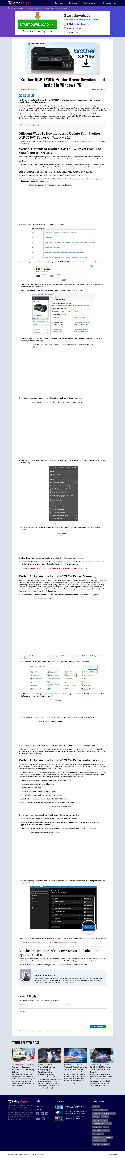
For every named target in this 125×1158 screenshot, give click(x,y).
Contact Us (107, 3)
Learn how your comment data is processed (55, 1031)
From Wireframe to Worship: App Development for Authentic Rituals (46, 1071)
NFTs (105, 1127)
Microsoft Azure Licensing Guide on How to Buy (75, 1068)
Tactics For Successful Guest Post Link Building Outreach (23, 1069)
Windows (96, 1141)
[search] (115, 3)
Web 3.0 (108, 1137)
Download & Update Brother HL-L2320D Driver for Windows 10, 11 (52, 943)
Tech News (59, 3)
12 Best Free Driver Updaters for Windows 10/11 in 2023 (74, 1107)
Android (96, 1106)
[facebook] (37, 1113)
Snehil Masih (24, 89)
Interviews (73, 3)
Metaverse (97, 1127)
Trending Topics (89, 3)
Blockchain (97, 1113)
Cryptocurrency (109, 1113)
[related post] (23, 1055)
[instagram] (43, 1119)
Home (10, 8)
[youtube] (38, 1119)
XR (104, 1141)
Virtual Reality (98, 1137)
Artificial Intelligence (100, 1110)
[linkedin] (46, 1113)
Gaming (96, 1117)
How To (105, 1117)
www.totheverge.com (25, 1154)
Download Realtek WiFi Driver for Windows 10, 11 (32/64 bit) (74, 1118)
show (36, 125)
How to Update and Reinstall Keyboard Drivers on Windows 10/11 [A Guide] (76, 1112)
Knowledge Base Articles (101, 1144)
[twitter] (42, 1113)
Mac (109, 1124)
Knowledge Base (19, 8)
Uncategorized (98, 1134)
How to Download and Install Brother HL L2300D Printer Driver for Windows (57, 568)
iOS (105, 1120)
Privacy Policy (40, 1106)
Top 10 (106, 1130)
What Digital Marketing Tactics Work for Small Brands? (101, 1069)
